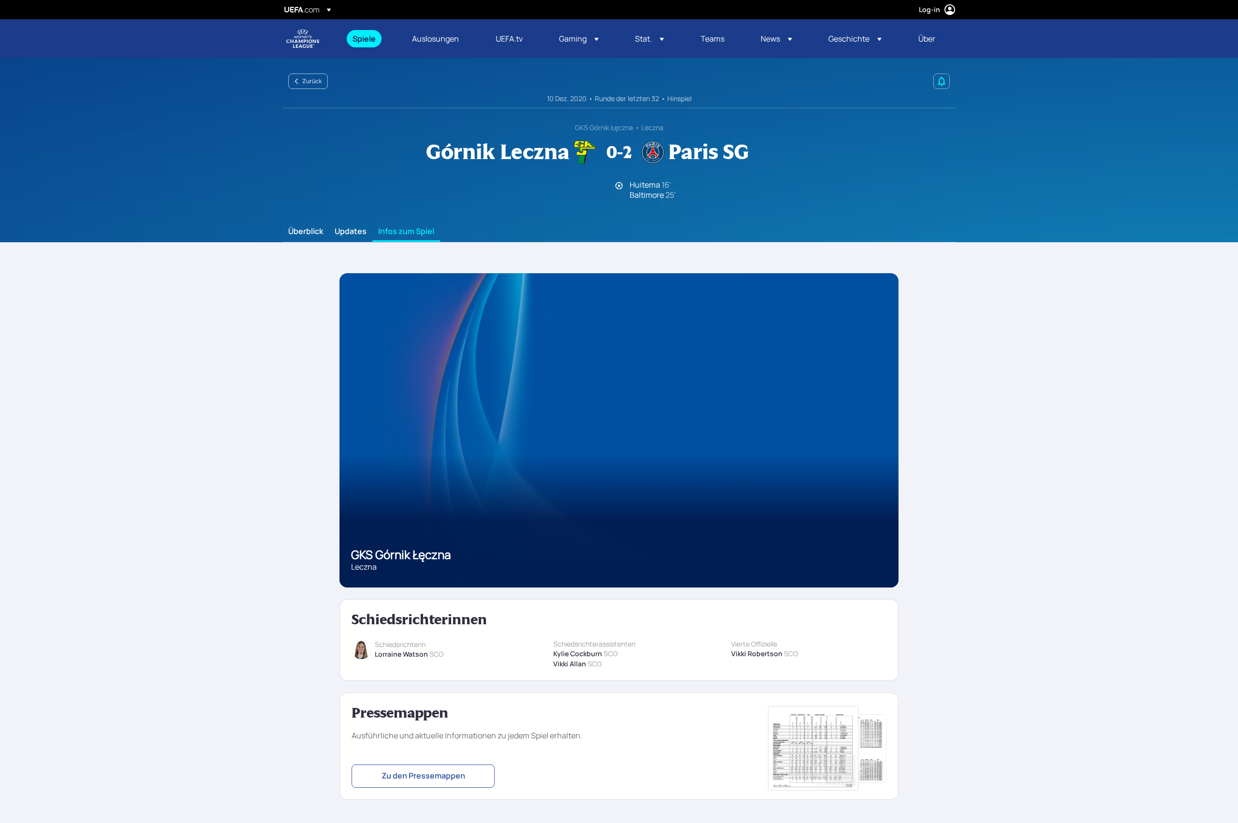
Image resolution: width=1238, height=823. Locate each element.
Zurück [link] (312, 81)
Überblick (305, 231)
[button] (579, 38)
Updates (351, 231)
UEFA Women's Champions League (302, 38)
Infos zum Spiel (406, 231)
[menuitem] (370, 38)
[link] (364, 38)
